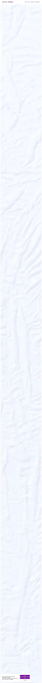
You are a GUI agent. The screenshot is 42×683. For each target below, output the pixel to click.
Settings (25, 680)
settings (12, 679)
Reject (25, 677)
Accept (25, 675)
